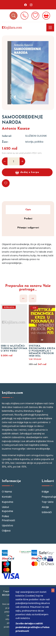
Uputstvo (7, 525)
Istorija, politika (34, 142)
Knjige (45, 491)
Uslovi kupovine (7, 509)
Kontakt (7, 497)
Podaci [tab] (28, 218)
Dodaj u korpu (29, 172)
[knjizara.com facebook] (25, 4)
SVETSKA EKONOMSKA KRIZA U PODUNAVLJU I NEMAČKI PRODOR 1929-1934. (42, 351)
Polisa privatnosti (8, 518)
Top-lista (47, 502)
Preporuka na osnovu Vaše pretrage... (28, 287)
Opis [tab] (28, 209)
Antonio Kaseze (16, 129)
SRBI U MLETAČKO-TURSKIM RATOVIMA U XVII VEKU (14, 348)
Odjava (6, 530)
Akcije (45, 507)
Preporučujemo (48, 497)
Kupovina (7, 502)
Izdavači (47, 512)
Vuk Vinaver (35, 359)
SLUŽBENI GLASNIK (36, 136)
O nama (7, 491)
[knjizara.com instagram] (31, 4)
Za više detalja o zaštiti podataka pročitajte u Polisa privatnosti (32, 627)
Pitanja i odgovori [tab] (28, 227)
